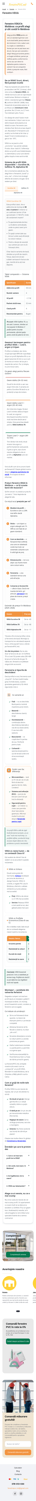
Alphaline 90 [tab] (18, 193)
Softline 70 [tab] (24, 188)
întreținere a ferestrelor (16, 1141)
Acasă (4, 9)
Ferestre (12, 9)
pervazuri (21, 594)
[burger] (3, 3)
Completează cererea (18, 1254)
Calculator (18, 1468)
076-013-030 (18, 1484)
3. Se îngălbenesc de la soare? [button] (15, 1177)
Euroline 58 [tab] (11, 188)
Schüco (18, 876)
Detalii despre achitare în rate (18, 1341)
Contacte (18, 1474)
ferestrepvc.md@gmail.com (18, 1488)
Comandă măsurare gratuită (18, 1452)
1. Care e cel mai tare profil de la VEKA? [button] (14, 1157)
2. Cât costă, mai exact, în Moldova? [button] (16, 1167)
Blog (18, 1471)
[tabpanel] (18, 234)
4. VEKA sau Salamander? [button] (15, 1186)
